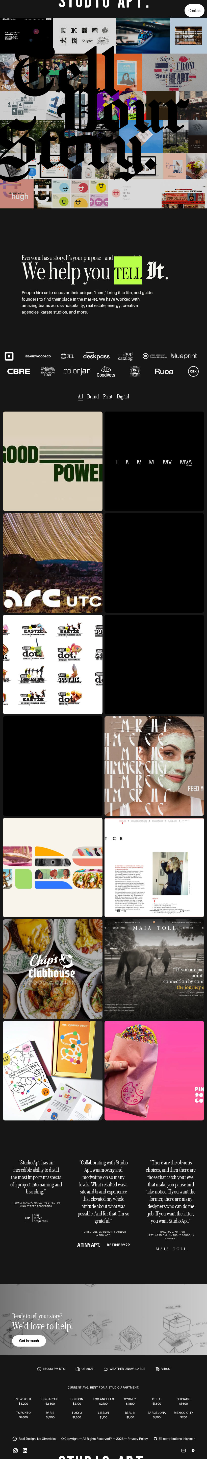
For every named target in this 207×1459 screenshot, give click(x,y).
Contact (194, 10)
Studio (114, 1386)
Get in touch (29, 1339)
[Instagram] (15, 1449)
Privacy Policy (137, 1437)
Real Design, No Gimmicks (37, 1437)
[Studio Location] (193, 1449)
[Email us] (183, 1449)
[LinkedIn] (25, 1449)
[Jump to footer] (103, 7)
